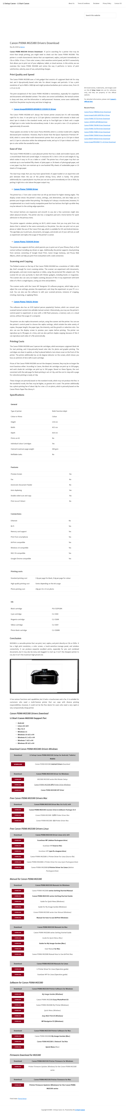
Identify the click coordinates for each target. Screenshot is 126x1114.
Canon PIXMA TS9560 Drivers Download (97, 135)
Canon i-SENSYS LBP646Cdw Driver (95, 122)
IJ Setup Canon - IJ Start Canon (16, 3)
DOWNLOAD (18, 764)
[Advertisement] (44, 27)
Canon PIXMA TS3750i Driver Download (97, 129)
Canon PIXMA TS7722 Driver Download (97, 119)
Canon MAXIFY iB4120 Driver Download (97, 139)
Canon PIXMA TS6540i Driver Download (97, 125)
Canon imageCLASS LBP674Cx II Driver (97, 115)
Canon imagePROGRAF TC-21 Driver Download (100, 142)
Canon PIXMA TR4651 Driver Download (97, 132)
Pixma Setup (22, 1099)
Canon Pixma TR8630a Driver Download (97, 112)
